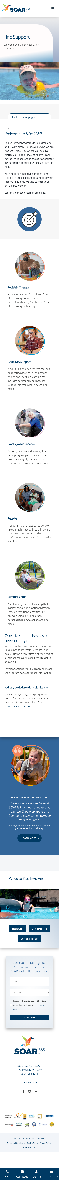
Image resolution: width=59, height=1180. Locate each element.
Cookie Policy (32, 1143)
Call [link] (7, 1176)
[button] (53, 7)
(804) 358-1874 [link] (29, 1073)
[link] (16, 10)
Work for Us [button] (29, 939)
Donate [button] (17, 928)
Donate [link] (37, 1176)
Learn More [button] (29, 838)
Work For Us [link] (51, 1176)
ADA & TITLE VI (29, 1147)
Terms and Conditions (16, 1143)
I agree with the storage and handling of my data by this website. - (29, 1005)
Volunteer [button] (39, 928)
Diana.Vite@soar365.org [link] (18, 706)
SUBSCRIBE (29, 1017)
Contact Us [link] (22, 1176)
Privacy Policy (45, 1143)
